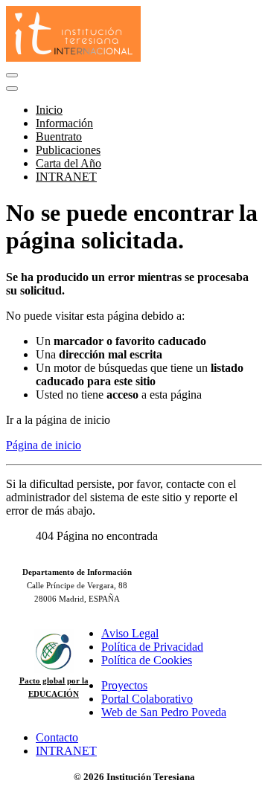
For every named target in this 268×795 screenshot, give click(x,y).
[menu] (12, 75)
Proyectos (124, 685)
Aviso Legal (130, 633)
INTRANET (66, 176)
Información (64, 123)
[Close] (12, 88)
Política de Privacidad (152, 646)
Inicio (49, 109)
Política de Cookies (146, 660)
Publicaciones (68, 150)
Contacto (57, 737)
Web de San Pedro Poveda (163, 712)
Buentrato (59, 136)
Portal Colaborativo (147, 698)
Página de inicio (43, 445)
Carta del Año (68, 163)
